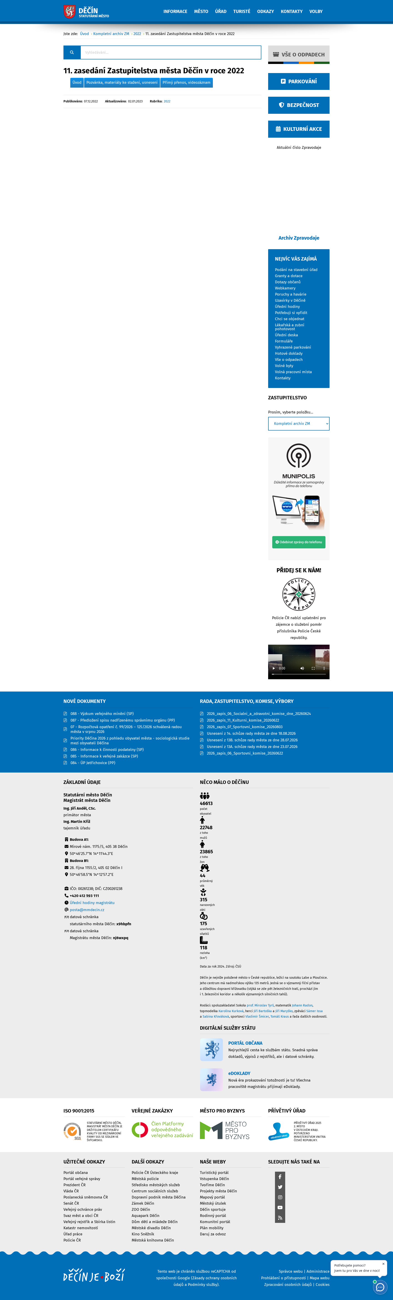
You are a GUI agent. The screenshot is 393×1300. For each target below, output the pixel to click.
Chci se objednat (289, 319)
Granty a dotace (288, 276)
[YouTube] (280, 1208)
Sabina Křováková (216, 1017)
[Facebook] (280, 1177)
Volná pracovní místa (293, 372)
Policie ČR (72, 1240)
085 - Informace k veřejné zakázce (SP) (104, 756)
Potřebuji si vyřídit (291, 312)
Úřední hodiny (287, 306)
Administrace (318, 1271)
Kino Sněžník (143, 1234)
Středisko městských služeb (156, 1185)
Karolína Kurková (231, 1011)
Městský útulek (213, 1203)
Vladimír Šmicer (257, 1017)
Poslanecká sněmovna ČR (85, 1197)
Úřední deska (286, 335)
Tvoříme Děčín (212, 1185)
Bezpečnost (301, 105)
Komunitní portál (215, 1221)
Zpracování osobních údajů (288, 1284)
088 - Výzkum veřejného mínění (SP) (102, 713)
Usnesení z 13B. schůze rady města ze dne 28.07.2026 (252, 740)
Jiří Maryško (284, 1011)
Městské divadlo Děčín (151, 1228)
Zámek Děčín (143, 1203)
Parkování (301, 81)
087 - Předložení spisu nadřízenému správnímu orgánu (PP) (123, 720)
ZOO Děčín (141, 1209)
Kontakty (282, 378)
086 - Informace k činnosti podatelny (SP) (107, 749)
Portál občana (75, 1172)
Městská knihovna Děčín (153, 1240)
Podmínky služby (202, 1284)
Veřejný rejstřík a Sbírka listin (89, 1221)
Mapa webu (320, 1278)
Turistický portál (214, 1172)
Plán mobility (211, 1228)
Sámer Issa (314, 1011)
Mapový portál (212, 1197)
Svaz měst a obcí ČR (80, 1215)
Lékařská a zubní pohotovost (289, 327)
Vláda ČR (71, 1191)
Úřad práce (72, 1234)
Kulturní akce (301, 129)
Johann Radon (302, 1005)
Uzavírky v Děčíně (290, 300)
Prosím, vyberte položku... (290, 412)
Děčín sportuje (213, 1209)
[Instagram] (280, 1197)
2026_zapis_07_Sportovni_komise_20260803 (244, 727)
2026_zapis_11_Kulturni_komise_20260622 (243, 720)
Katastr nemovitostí (80, 1228)
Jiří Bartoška (263, 1011)
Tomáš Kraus (279, 1017)
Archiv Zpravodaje (299, 238)
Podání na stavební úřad (296, 269)
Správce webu (291, 1271)
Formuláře (284, 341)
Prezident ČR (74, 1185)
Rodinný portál (213, 1215)
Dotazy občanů (288, 282)
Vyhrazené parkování (293, 347)
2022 (167, 101)
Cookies (323, 1284)
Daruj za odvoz (213, 1234)
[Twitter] (280, 1187)
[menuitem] (179, 9)
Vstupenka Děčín (214, 1178)
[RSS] (280, 1218)
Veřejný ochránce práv (82, 1209)
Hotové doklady (288, 353)
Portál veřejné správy (81, 1178)
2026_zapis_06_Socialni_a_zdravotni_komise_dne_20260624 (259, 713)
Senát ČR (71, 1203)
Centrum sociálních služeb (155, 1191)
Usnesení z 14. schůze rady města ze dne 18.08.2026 (251, 733)
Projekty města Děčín (218, 1191)
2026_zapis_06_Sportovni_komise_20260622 (245, 753)
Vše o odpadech (302, 54)
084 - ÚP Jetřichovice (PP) (93, 762)
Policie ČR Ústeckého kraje (155, 1172)
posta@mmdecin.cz (87, 909)
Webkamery (285, 288)
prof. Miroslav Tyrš (260, 1005)
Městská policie (145, 1178)
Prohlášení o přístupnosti (283, 1278)
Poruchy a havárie (290, 294)
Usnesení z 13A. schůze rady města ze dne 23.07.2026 (252, 746)
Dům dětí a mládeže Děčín (155, 1221)
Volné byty (284, 365)
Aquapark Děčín (145, 1215)
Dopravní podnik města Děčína (159, 1197)
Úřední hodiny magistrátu (92, 902)
